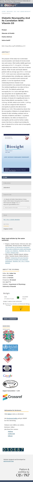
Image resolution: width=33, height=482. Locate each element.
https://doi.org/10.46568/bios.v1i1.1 (15, 46)
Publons (10, 431)
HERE (9, 414)
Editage (10, 436)
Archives (10, 11)
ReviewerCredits (12, 418)
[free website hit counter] (13, 451)
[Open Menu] (2, 5)
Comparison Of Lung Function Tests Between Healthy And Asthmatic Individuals (16, 259)
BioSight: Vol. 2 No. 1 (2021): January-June (17, 251)
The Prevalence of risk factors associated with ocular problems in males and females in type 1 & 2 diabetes (18, 249)
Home (4, 11)
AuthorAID (11, 433)
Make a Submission (10, 319)
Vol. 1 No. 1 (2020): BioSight (22, 11)
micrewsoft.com (9, 461)
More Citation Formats (11, 207)
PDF (5, 177)
